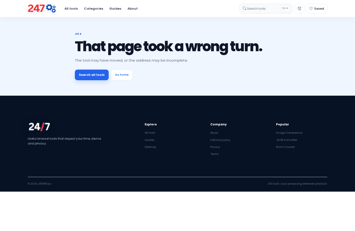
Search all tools (92, 75)
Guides (115, 8)
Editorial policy (220, 140)
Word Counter (285, 147)
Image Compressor (289, 133)
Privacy (215, 147)
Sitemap (150, 147)
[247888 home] (42, 9)
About (133, 8)
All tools (71, 8)
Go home (122, 75)
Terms (214, 154)
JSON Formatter (286, 140)
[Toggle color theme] (299, 9)
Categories (93, 8)
